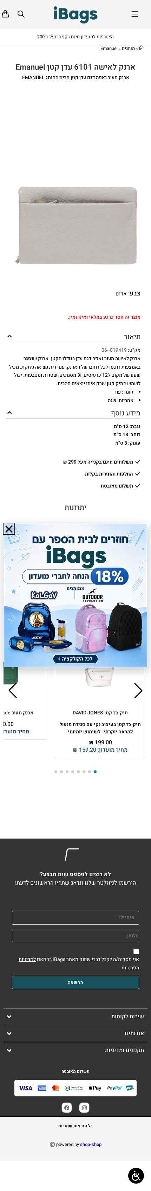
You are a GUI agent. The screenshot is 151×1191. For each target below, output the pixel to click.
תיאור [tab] (132, 337)
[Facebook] (66, 1107)
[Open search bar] (21, 14)
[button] (138, 690)
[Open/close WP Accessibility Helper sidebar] (136, 1176)
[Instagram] (84, 1107)
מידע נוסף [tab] (125, 413)
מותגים (128, 48)
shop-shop (90, 1144)
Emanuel (109, 48)
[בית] (141, 48)
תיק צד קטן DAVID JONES (100, 712)
